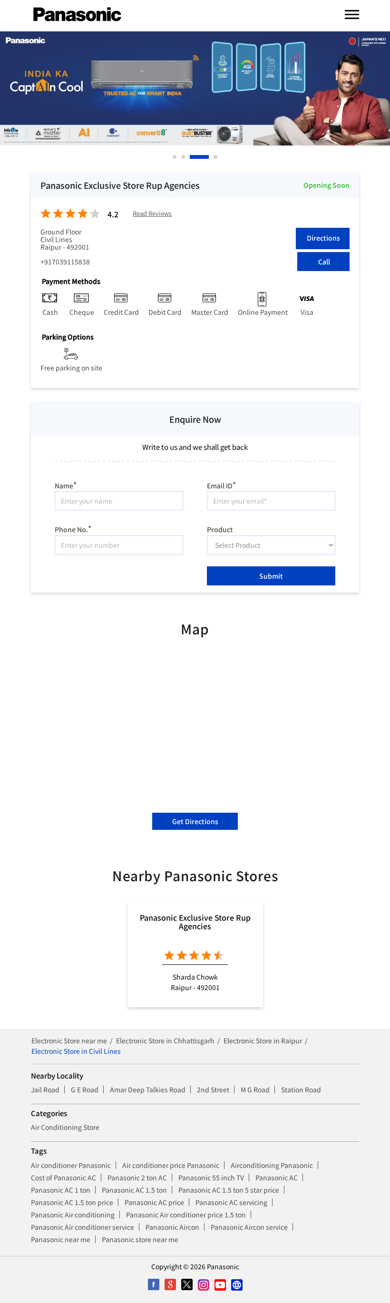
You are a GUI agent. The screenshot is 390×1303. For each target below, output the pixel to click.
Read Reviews (152, 213)
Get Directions (195, 821)
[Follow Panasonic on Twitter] (187, 1285)
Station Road (301, 1089)
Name (66, 484)
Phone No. (73, 528)
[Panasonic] (77, 15)
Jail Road (45, 1089)
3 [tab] (192, 157)
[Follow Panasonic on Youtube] (220, 1285)
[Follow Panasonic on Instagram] (203, 1285)
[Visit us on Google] (170, 1285)
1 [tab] (175, 157)
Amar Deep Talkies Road (147, 1089)
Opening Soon (326, 185)
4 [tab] (216, 157)
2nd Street (213, 1089)
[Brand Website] (237, 1285)
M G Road (255, 1089)
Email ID (221, 484)
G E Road (84, 1089)
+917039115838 (65, 261)
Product (220, 529)
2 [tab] (183, 157)
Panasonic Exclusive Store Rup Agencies (195, 922)
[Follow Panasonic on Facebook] (153, 1285)
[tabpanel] (195, 88)
